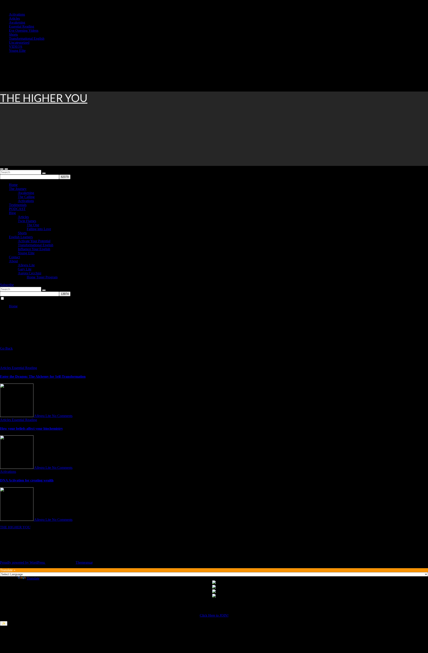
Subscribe (7, 285)
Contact (14, 257)
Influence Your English (34, 249)
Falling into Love (39, 229)
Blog (12, 213)
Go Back (6, 348)
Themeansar (84, 562)
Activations (17, 14)
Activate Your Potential (34, 241)
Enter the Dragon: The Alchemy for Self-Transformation (43, 376)
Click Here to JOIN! (214, 615)
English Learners (21, 237)
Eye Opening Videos (23, 30)
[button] (2, 169)
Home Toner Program (42, 277)
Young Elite (17, 50)
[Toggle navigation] (6, 169)
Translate (33, 578)
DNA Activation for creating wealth (27, 480)
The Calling (26, 197)
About (13, 261)
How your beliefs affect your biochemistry (31, 428)
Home (13, 185)
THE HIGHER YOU (43, 98)
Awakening (17, 22)
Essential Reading (21, 26)
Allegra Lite (26, 265)
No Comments (62, 416)
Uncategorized (19, 42)
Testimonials (18, 205)
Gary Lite (24, 269)
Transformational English (26, 38)
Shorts (13, 34)
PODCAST (17, 209)
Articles (14, 18)
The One (33, 225)
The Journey (18, 189)
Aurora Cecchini (29, 273)
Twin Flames (27, 221)
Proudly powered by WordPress (23, 562)
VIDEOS (15, 46)
